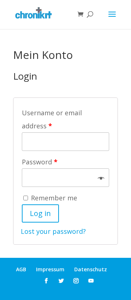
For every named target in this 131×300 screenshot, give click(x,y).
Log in (40, 213)
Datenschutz (90, 269)
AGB (21, 269)
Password (39, 161)
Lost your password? (53, 231)
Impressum (50, 269)
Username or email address (52, 119)
